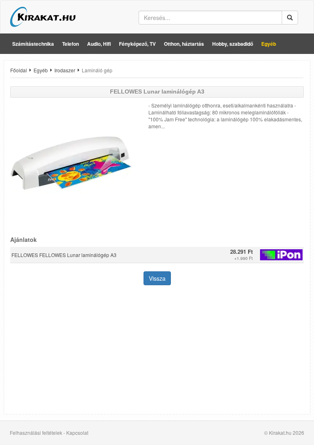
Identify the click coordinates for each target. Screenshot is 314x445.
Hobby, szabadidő (232, 43)
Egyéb (268, 43)
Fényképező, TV (137, 43)
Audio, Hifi (99, 43)
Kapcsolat (77, 432)
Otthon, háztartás (184, 43)
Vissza (157, 278)
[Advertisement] (157, 350)
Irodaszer (64, 70)
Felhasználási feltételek (36, 432)
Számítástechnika (33, 43)
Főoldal (18, 70)
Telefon (70, 43)
